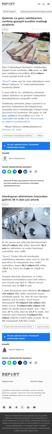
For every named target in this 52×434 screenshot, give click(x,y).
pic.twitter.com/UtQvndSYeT (16, 121)
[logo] (8, 4)
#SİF (27, 118)
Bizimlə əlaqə (36, 381)
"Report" (6, 81)
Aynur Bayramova (17, 158)
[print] (31, 172)
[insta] (10, 407)
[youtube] (34, 407)
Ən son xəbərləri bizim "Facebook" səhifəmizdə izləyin (23, 145)
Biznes (5, 29)
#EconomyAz (37, 118)
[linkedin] (25, 172)
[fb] (4, 172)
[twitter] (20, 172)
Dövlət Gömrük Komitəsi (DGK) (18, 327)
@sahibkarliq (9, 112)
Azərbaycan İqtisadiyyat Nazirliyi (18, 135)
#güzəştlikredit (9, 118)
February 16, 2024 (11, 129)
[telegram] (15, 172)
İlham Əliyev (9, 11)
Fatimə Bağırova (16, 349)
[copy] (36, 172)
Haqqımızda (7, 381)
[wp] (9, 172)
